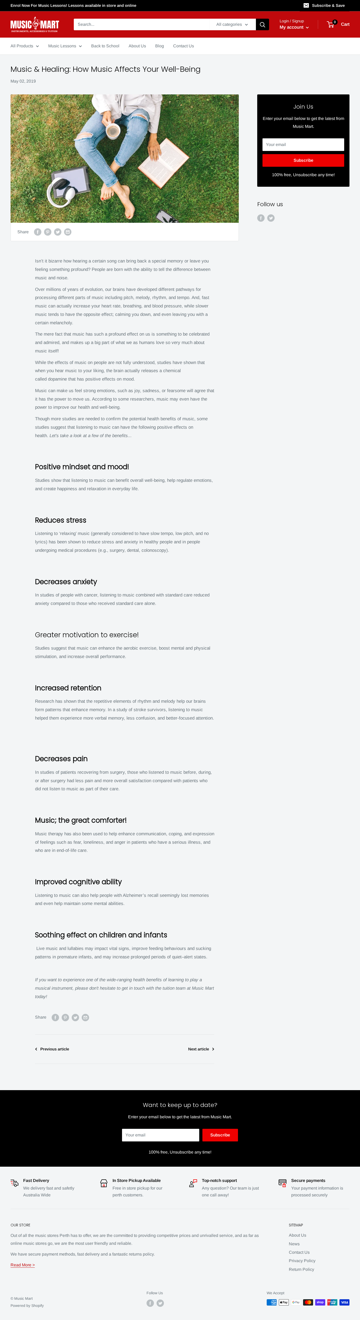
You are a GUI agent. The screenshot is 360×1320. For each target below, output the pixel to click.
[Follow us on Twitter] (271, 218)
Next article (198, 1049)
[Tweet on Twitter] (57, 232)
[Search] (262, 24)
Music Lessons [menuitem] (62, 46)
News (294, 1244)
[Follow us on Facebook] (261, 218)
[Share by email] (67, 232)
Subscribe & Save (328, 5)
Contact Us (299, 1252)
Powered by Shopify (27, 1305)
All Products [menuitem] (22, 46)
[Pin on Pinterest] (47, 232)
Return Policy (301, 1269)
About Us (297, 1235)
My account (292, 27)
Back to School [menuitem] (105, 46)
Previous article (54, 1049)
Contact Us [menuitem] (183, 46)
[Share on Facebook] (37, 232)
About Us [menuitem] (137, 46)
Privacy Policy (302, 1260)
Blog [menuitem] (159, 46)
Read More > (23, 1265)
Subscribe (303, 160)
